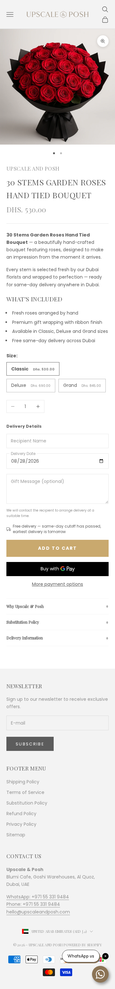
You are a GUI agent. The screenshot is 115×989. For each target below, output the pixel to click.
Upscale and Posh (32, 168)
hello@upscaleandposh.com (38, 912)
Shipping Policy (22, 782)
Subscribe (30, 744)
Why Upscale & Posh (25, 606)
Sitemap (15, 835)
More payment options (57, 584)
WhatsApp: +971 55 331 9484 (37, 897)
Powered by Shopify (83, 944)
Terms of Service (25, 792)
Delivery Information (24, 637)
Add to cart (57, 548)
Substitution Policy (22, 622)
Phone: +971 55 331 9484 (33, 904)
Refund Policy (21, 813)
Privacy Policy (21, 824)
